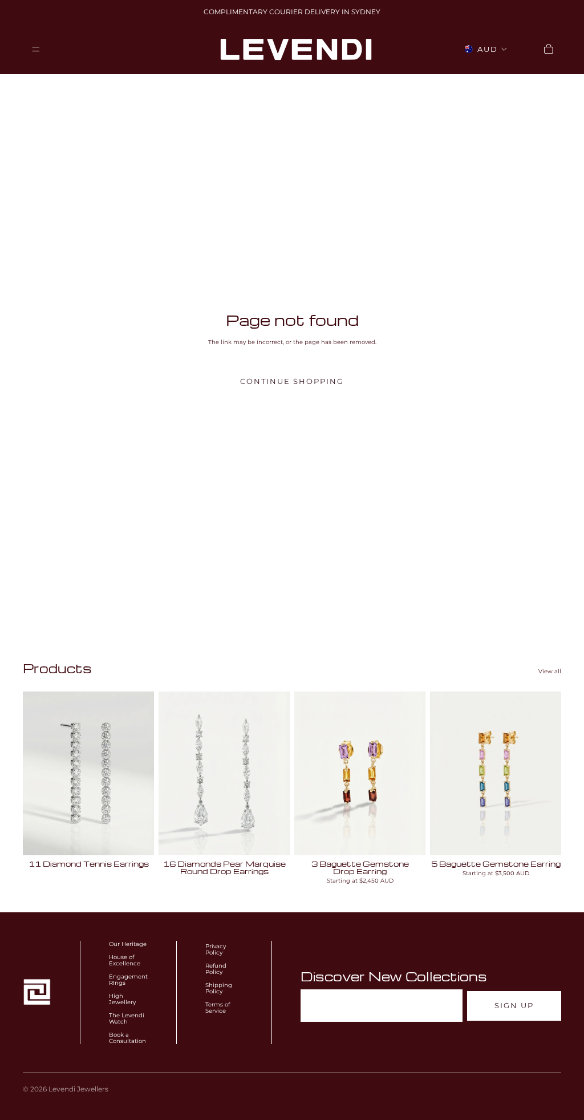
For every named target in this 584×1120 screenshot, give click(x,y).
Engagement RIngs (128, 979)
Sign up (514, 1005)
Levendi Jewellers (78, 1089)
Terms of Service (217, 1007)
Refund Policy (215, 969)
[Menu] (36, 49)
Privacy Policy (215, 949)
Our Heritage (128, 944)
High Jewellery (122, 999)
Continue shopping (292, 381)
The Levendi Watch (126, 1018)
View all (549, 671)
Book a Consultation (127, 1038)
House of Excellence (124, 960)
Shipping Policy (218, 988)
